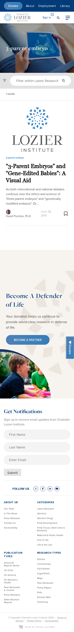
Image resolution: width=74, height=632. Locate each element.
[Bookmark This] (66, 214)
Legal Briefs (43, 573)
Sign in (47, 17)
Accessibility (10, 528)
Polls (39, 592)
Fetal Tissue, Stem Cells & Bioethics (51, 529)
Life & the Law (44, 545)
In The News (10, 513)
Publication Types (13, 554)
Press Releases (12, 518)
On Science (10, 575)
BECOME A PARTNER (28, 340)
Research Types (49, 553)
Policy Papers (44, 587)
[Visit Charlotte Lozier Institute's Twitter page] (35, 488)
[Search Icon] (58, 17)
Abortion (41, 513)
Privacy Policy (34, 621)
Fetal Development (47, 523)
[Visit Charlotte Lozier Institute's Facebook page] (42, 488)
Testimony (42, 602)
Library (65, 6)
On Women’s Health (11, 581)
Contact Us (10, 523)
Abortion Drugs (45, 518)
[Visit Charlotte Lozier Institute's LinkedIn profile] (49, 488)
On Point (8, 570)
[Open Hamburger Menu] (68, 17)
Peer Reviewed (45, 583)
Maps (40, 578)
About (30, 6)
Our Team (9, 509)
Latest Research (45, 509)
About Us (11, 502)
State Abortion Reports (11, 601)
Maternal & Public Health (50, 535)
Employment (47, 6)
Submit (12, 473)
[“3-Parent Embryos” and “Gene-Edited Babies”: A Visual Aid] (37, 129)
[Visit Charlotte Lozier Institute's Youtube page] (57, 488)
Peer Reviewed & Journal (12, 589)
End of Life (43, 540)
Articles (41, 559)
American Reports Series (12, 564)
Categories (45, 502)
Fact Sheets (43, 568)
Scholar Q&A (44, 597)
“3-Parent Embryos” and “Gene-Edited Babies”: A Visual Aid (36, 173)
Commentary (44, 564)
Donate (13, 6)
